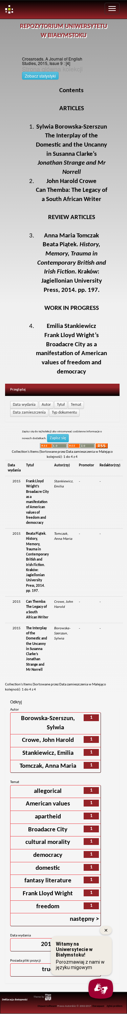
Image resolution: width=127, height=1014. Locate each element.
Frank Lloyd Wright (48, 894)
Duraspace (98, 1006)
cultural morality (47, 842)
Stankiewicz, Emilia (47, 753)
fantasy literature (47, 881)
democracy (47, 855)
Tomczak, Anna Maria (48, 766)
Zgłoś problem (115, 1006)
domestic (48, 868)
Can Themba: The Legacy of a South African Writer (71, 190)
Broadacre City (47, 830)
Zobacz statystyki (40, 76)
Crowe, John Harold (48, 740)
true (48, 969)
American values (48, 804)
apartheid (48, 817)
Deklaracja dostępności (14, 999)
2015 (48, 944)
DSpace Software (47, 1006)
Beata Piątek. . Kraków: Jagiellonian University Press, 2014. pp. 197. (71, 263)
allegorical (48, 791)
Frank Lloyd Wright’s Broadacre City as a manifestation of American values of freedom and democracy (37, 502)
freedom (47, 906)
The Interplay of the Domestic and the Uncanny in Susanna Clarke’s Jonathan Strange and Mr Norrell (36, 649)
